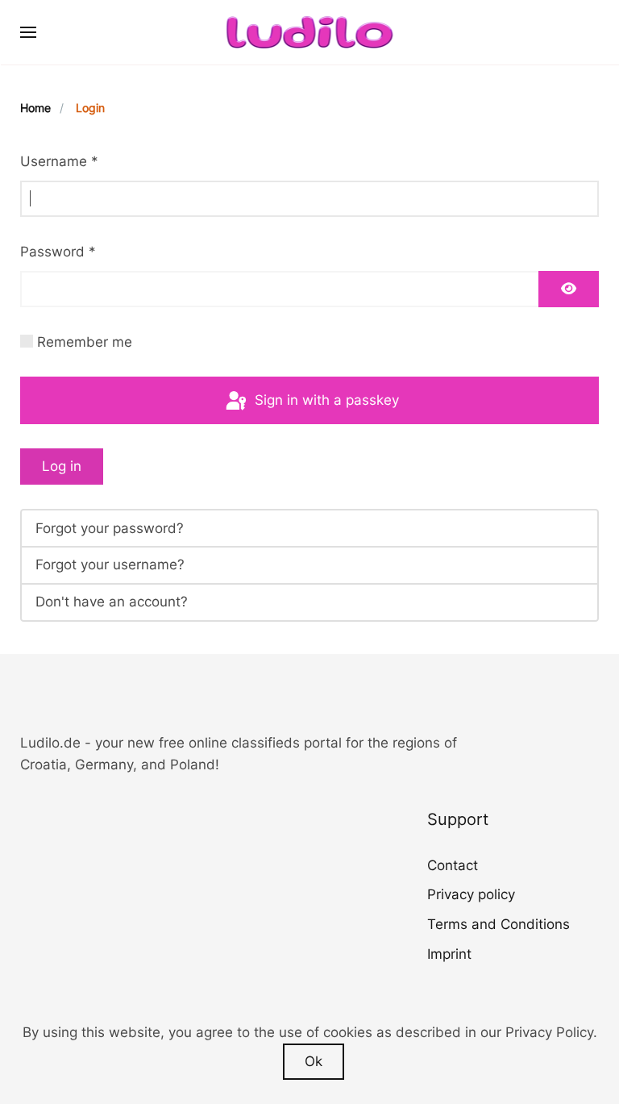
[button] (28, 32)
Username (59, 161)
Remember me (84, 342)
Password (58, 252)
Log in (61, 466)
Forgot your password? (109, 528)
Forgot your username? (110, 564)
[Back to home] (310, 32)
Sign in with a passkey (325, 400)
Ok (313, 1061)
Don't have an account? (111, 602)
